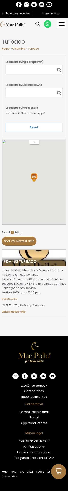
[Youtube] (49, 4)
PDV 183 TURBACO (20, 261)
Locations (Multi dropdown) (24, 85)
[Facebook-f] (19, 4)
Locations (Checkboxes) (22, 108)
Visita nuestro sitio (14, 312)
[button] (34, 178)
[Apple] (34, 4)
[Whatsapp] (47, 24)
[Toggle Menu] (62, 24)
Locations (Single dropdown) (24, 62)
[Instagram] (26, 4)
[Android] (41, 4)
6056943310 (9, 299)
